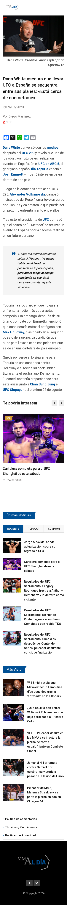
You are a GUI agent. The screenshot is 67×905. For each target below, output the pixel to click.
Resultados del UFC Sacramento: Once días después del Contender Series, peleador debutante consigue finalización (42, 643)
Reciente (13, 528)
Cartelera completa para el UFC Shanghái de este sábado (42, 566)
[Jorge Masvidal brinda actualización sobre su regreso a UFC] (12, 545)
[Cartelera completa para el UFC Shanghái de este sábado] (12, 564)
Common (54, 528)
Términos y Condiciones (21, 827)
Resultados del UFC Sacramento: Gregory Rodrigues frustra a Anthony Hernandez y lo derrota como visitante (44, 590)
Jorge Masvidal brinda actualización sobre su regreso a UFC (39, 546)
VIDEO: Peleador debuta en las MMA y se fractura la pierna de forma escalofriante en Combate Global (45, 742)
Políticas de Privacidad (20, 835)
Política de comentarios (21, 819)
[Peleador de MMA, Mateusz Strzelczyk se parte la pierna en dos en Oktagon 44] (13, 792)
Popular (33, 528)
